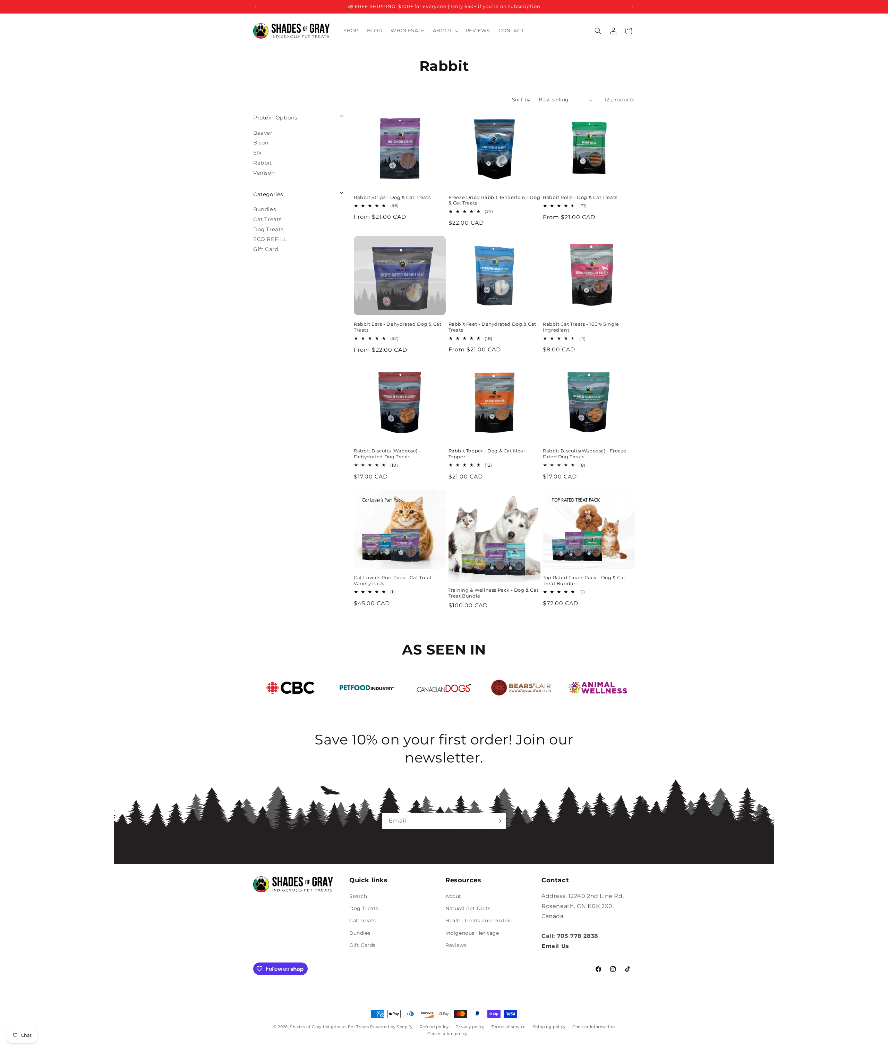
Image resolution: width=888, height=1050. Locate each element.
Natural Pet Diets (467, 908)
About (453, 896)
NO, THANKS (803, 566)
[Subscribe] (498, 821)
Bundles (264, 209)
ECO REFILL (270, 239)
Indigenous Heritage (472, 933)
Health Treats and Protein (479, 921)
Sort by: (522, 100)
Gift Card (265, 249)
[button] (445, 30)
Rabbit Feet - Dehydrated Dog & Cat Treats (492, 327)
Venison (264, 172)
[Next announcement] (632, 6)
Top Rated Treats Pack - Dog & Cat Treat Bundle (584, 580)
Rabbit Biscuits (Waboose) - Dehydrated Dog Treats (387, 453)
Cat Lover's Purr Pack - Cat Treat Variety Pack (393, 580)
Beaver (263, 133)
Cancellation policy (447, 1033)
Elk (257, 152)
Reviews (456, 945)
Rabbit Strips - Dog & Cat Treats (392, 197)
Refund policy (434, 1026)
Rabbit (262, 162)
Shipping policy (549, 1026)
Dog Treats (268, 229)
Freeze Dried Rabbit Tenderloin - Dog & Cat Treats (494, 200)
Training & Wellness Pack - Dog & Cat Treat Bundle (494, 593)
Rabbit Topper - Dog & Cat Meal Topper (487, 453)
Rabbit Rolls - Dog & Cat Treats (580, 197)
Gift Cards (362, 945)
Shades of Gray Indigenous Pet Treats (329, 1026)
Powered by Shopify (391, 1026)
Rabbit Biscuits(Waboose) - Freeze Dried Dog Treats (584, 453)
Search (358, 896)
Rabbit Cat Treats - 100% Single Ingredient (581, 327)
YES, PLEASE (803, 545)
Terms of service (509, 1026)
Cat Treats (267, 219)
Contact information (593, 1026)
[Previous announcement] (255, 6)
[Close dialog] (871, 455)
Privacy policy (470, 1026)
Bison (260, 142)
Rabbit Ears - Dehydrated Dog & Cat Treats (397, 327)
